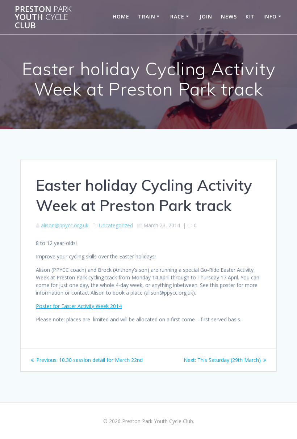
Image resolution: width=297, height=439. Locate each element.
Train (146, 16)
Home (121, 16)
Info (270, 16)
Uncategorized (116, 225)
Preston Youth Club (43, 17)
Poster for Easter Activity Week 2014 (79, 306)
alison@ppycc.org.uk (64, 225)
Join (206, 16)
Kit (250, 16)
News (229, 16)
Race (177, 16)
